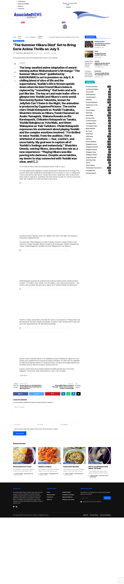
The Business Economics (98, 168)
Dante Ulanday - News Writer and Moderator (99, 476)
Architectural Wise (98, 86)
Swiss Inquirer (98, 165)
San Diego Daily (98, 160)
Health (98, 107)
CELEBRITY (22, 63)
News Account (51, 494)
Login (67, 4)
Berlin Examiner (98, 94)
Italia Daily (98, 113)
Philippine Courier (98, 144)
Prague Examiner (98, 157)
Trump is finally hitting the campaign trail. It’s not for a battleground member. (102, 73)
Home (14, 37)
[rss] (16, 506)
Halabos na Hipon (44, 467)
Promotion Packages (68, 494)
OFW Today (98, 136)
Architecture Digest (98, 89)
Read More (23, 375)
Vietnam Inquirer (98, 173)
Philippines (33, 37)
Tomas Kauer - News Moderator (24, 53)
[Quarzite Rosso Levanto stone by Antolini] (89, 44)
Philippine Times (98, 152)
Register (68, 7)
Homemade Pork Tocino (22, 467)
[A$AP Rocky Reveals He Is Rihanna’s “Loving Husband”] (89, 64)
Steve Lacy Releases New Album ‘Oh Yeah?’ (98, 467)
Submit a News (66, 492)
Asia (27, 37)
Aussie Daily (98, 92)
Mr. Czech (98, 131)
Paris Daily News (98, 141)
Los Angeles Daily (98, 126)
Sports (98, 162)
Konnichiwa (98, 115)
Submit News (21, 1)
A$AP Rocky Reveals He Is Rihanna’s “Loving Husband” (102, 64)
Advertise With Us (67, 497)
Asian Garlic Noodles (71, 467)
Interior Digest (98, 110)
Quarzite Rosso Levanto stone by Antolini (102, 44)
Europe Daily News (98, 102)
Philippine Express (98, 149)
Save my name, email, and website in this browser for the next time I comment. (36, 429)
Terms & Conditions (105, 515)
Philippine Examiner (98, 147)
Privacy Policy (94, 515)
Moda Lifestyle (98, 128)
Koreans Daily (98, 118)
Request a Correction (68, 499)
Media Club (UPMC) (23, 3)
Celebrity (98, 99)
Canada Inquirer (98, 97)
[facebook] (13, 506)
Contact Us (21, 8)
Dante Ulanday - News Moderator (24, 473)
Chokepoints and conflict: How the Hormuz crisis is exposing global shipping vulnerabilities (103, 54)
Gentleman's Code (98, 105)
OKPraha (98, 139)
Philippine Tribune (19, 41)
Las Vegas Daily (98, 123)
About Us (20, 6)
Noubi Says (98, 133)
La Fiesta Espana (98, 120)
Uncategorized (98, 170)
